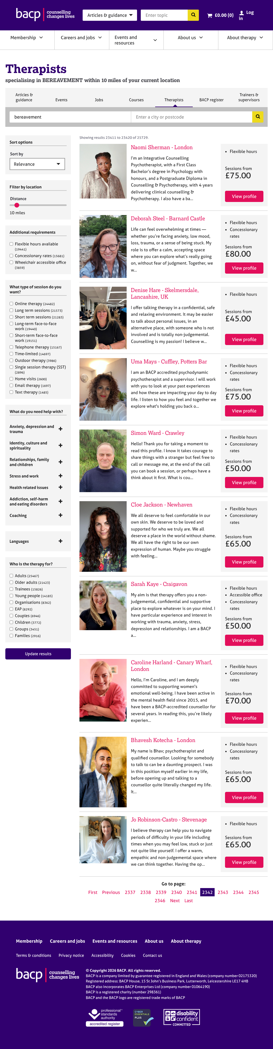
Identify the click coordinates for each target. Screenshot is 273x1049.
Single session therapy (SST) (40, 369)
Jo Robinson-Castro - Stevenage (169, 819)
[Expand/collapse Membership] (41, 37)
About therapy (241, 37)
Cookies (128, 955)
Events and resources (126, 40)
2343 (223, 892)
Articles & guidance (24, 99)
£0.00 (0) (224, 15)
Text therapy (31, 392)
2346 (160, 900)
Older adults (32, 582)
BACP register (211, 102)
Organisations (33, 602)
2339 (161, 892)
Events (61, 102)
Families (28, 635)
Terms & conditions (33, 955)
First (92, 892)
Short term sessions (39, 316)
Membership (23, 37)
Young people (34, 595)
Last (188, 900)
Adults (27, 575)
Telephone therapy (38, 347)
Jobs (99, 102)
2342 (207, 892)
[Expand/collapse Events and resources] (155, 40)
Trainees (29, 589)
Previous (111, 892)
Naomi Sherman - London (162, 147)
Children (28, 622)
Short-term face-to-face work (36, 338)
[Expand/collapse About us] (201, 37)
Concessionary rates (39, 255)
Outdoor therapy (35, 360)
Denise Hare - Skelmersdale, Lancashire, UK (165, 293)
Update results (38, 653)
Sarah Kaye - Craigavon (159, 584)
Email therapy (33, 385)
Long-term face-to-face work (36, 326)
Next (175, 900)
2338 (145, 892)
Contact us (152, 955)
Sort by (16, 153)
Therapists (173, 102)
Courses (136, 102)
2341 (192, 892)
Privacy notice (71, 955)
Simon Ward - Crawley (157, 433)
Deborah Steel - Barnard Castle (168, 218)
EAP (23, 608)
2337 (130, 892)
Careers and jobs (78, 37)
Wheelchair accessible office (40, 265)
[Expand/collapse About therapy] (261, 37)
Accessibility (102, 955)
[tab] (38, 429)
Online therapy (35, 303)
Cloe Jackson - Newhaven (161, 504)
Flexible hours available (36, 246)
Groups (27, 628)
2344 (238, 892)
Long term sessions (38, 310)
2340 (176, 892)
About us (187, 37)
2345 (253, 892)
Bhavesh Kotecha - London (163, 740)
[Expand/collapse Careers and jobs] (100, 37)
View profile (244, 196)
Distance (18, 198)
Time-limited (32, 353)
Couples (27, 615)
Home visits (31, 378)
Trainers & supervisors (249, 99)
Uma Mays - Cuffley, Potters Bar (169, 361)
